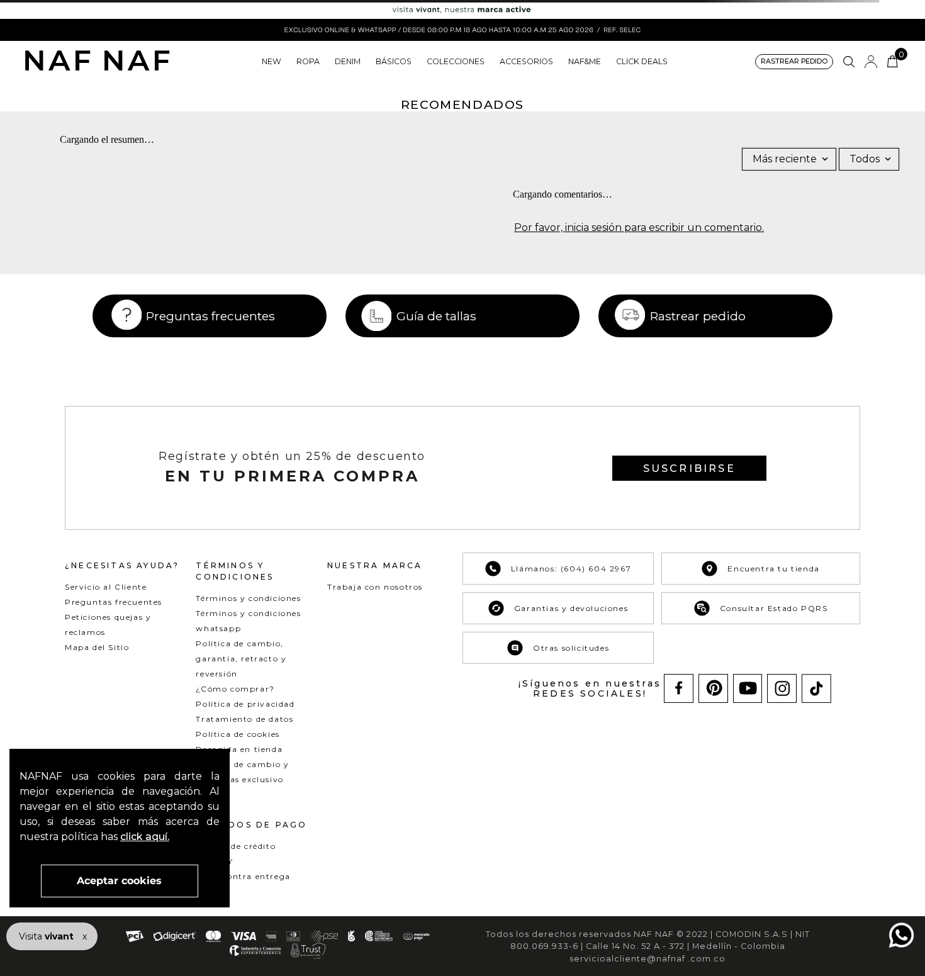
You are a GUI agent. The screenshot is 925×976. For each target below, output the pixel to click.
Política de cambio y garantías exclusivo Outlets (242, 779)
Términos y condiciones (248, 598)
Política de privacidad (245, 704)
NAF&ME (584, 61)
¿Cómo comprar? (235, 688)
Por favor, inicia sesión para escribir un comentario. (639, 227)
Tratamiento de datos (244, 719)
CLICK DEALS (642, 61)
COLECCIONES (456, 61)
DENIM (348, 61)
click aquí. (144, 837)
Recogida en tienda (239, 749)
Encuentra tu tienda (773, 568)
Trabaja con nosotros (375, 587)
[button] (794, 62)
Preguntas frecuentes (210, 315)
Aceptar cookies (119, 881)
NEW (271, 61)
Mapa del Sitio (97, 647)
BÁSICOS (394, 61)
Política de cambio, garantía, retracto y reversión (241, 658)
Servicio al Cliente (106, 587)
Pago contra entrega (243, 876)
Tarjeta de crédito (236, 846)
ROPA (308, 61)
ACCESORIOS (526, 61)
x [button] (84, 936)
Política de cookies (237, 734)
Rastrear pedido (698, 315)
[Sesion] (871, 61)
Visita (47, 936)
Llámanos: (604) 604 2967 (571, 568)
